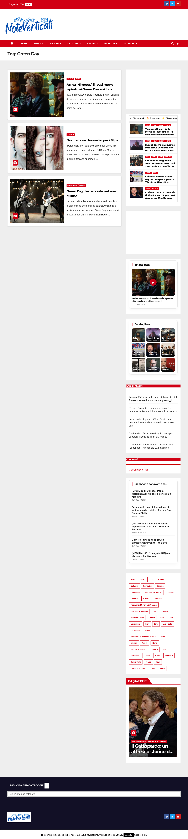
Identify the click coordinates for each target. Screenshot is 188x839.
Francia (165, 611)
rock (148, 656)
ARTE (148, 125)
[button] (172, 43)
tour (158, 662)
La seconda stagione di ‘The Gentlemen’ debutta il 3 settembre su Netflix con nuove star (160, 163)
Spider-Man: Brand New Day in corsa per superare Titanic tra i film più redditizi (159, 179)
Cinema (70, 79)
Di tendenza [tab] (169, 118)
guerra (152, 618)
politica (155, 649)
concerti (170, 592)
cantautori (147, 586)
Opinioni (110, 43)
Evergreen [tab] (153, 118)
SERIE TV (167, 157)
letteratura (135, 624)
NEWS (168, 125)
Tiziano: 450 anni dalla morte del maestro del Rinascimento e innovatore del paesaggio (159, 132)
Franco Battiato (137, 618)
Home (24, 43)
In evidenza (72, 185)
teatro (148, 662)
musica (134, 643)
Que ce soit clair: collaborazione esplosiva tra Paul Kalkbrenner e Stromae (150, 526)
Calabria (134, 586)
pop (164, 649)
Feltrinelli (158, 599)
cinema (160, 586)
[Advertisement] (112, 19)
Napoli (144, 643)
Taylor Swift (136, 662)
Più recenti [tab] (137, 118)
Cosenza (134, 599)
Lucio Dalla (167, 624)
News (38, 43)
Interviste (130, 43)
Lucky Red (135, 630)
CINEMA (154, 125)
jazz (171, 618)
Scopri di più (140, 835)
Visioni (54, 43)
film (154, 611)
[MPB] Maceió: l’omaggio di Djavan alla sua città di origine (151, 554)
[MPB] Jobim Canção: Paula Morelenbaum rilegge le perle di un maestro (151, 494)
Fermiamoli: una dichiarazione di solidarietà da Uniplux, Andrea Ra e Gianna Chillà (152, 510)
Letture (73, 43)
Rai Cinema (136, 656)
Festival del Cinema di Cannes (144, 605)
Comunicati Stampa (153, 592)
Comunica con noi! (138, 469)
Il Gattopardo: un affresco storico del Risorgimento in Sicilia (152, 754)
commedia (135, 592)
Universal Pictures (138, 668)
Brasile (161, 580)
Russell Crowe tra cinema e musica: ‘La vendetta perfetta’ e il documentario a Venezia (160, 147)
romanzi (169, 656)
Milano (147, 630)
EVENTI (161, 125)
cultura (146, 599)
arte (151, 580)
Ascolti (92, 43)
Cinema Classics (139, 741)
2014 (133, 580)
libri (147, 624)
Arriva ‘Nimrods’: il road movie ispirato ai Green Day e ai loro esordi (90, 89)
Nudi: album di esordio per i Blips (92, 140)
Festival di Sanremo (139, 611)
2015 (142, 580)
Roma (157, 656)
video (162, 668)
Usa (153, 668)
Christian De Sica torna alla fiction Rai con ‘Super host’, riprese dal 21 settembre (160, 195)
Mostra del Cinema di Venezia (143, 637)
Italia (162, 618)
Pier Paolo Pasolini (138, 649)
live (156, 624)
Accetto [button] (128, 835)
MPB (163, 637)
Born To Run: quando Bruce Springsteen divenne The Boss (149, 541)
